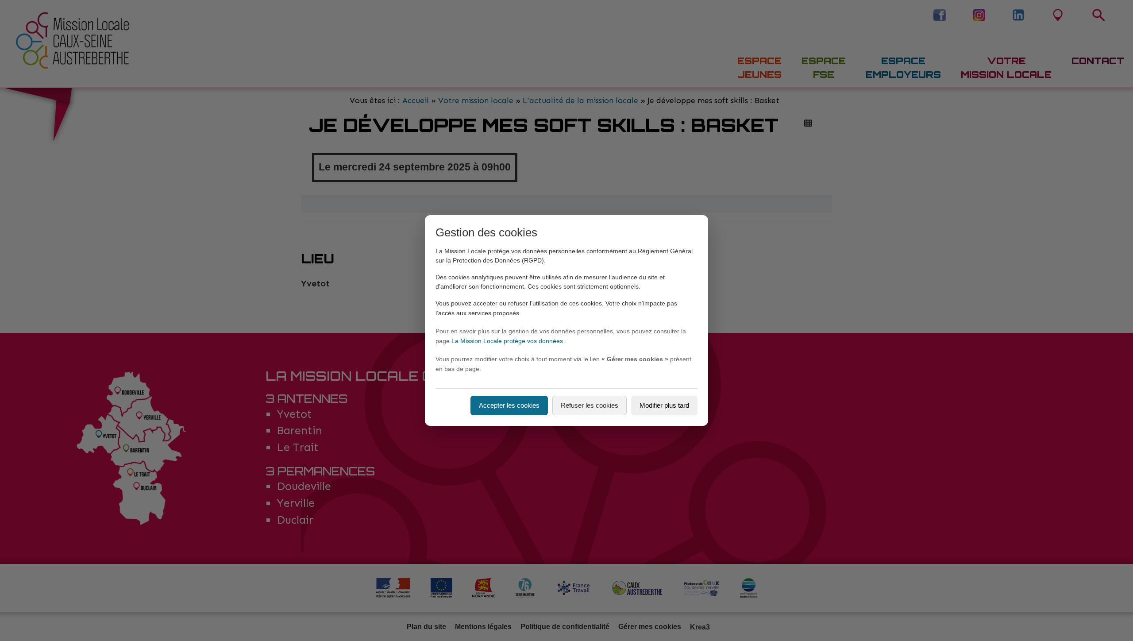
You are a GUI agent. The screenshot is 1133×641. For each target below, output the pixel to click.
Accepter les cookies (509, 405)
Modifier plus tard (664, 405)
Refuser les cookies (589, 405)
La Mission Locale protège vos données (508, 340)
